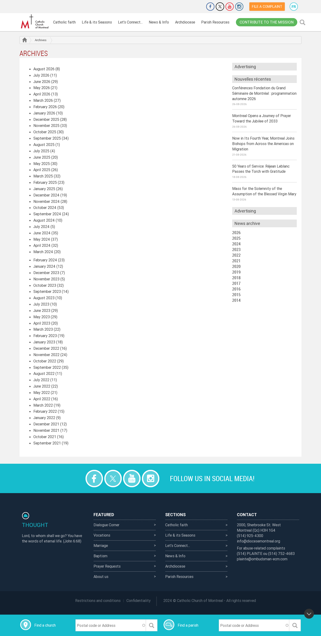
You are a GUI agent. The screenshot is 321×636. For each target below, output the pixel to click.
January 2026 (44, 113)
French (294, 6)
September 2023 (47, 291)
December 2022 (46, 348)
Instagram (239, 6)
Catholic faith (64, 22)
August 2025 (44, 144)
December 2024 (46, 195)
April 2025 (41, 169)
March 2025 (43, 176)
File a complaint (267, 6)
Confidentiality (138, 600)
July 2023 (41, 304)
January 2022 (44, 417)
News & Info (159, 22)
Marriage (101, 545)
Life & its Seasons (97, 22)
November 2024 (46, 201)
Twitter (220, 6)
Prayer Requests (107, 566)
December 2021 (46, 424)
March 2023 (43, 329)
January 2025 (44, 188)
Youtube (229, 6)
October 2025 (44, 132)
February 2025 (45, 182)
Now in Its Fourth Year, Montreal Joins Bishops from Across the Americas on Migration (263, 143)
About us (101, 576)
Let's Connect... (130, 22)
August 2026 (44, 69)
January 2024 (44, 266)
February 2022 (45, 411)
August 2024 (44, 220)
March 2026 (43, 100)
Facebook (210, 6)
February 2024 (45, 260)
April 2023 (41, 323)
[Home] (35, 21)
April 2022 (41, 399)
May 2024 (41, 239)
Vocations (102, 535)
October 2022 (44, 361)
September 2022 (47, 367)
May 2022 (41, 392)
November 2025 (46, 125)
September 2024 (47, 214)
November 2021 (46, 430)
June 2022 (41, 386)
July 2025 (41, 151)
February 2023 (45, 335)
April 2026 (41, 94)
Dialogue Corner (106, 524)
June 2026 (41, 81)
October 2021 (44, 436)
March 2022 (43, 405)
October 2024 (44, 207)
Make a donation (197, 6)
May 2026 (41, 87)
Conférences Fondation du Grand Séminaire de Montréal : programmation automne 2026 (264, 93)
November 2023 (46, 279)
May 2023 (41, 316)
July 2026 (41, 75)
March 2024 (43, 251)
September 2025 (47, 138)
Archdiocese (185, 22)
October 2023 (44, 285)
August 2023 (44, 297)
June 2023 (41, 310)
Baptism (100, 556)
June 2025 (41, 157)
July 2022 (41, 379)
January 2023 (44, 342)
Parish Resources (215, 22)
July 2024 (41, 226)
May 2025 (41, 163)
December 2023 (46, 272)
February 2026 (45, 106)
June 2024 (42, 233)
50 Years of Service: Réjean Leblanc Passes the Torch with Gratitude (261, 169)
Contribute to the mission (267, 22)
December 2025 (46, 119)
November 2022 (46, 354)
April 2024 (42, 245)
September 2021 (47, 443)
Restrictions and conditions (98, 600)
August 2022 (44, 373)
